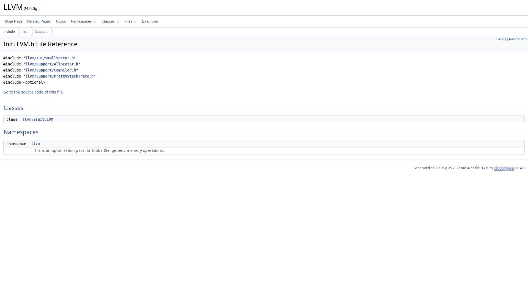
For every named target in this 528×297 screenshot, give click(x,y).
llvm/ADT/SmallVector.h (49, 58)
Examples (150, 21)
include (9, 31)
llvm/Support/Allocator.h (51, 64)
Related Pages (39, 21)
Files (128, 21)
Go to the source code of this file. (33, 92)
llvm (25, 31)
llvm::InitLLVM (37, 119)
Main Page (13, 21)
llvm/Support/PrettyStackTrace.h (59, 76)
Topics (61, 21)
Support (41, 31)
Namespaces (81, 21)
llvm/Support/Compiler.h (50, 70)
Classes (108, 21)
